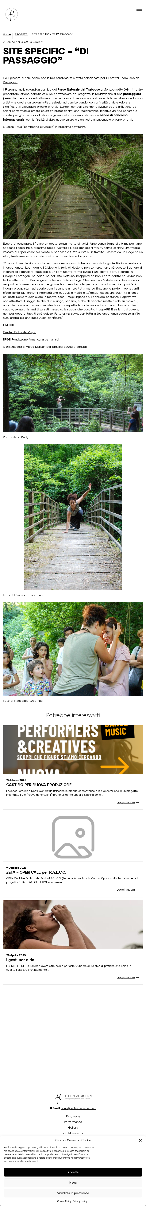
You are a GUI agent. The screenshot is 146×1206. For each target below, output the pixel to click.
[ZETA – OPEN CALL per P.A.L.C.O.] (73, 837)
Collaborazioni (73, 1133)
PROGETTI (21, 34)
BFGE (7, 339)
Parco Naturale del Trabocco (79, 89)
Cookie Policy (64, 1201)
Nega (73, 1182)
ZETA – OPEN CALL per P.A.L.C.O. (36, 872)
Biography (73, 1116)
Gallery (73, 1127)
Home (7, 34)
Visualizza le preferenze (73, 1193)
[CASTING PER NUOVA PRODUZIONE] (73, 749)
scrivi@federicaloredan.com (78, 1108)
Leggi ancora (126, 802)
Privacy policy (80, 1201)
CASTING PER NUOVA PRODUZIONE (38, 785)
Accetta (73, 1172)
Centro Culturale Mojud (19, 332)
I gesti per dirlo (20, 960)
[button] (140, 1140)
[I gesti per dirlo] (73, 924)
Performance (73, 1122)
